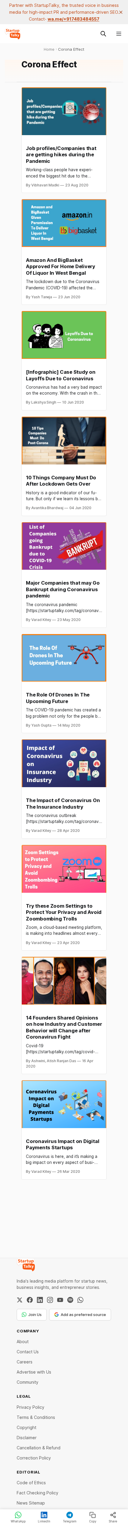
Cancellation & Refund (38, 1447)
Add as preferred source (83, 1314)
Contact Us (28, 1351)
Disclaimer (27, 1437)
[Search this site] (103, 33)
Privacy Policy (30, 1407)
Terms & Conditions (36, 1417)
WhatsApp (18, 1521)
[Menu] (118, 33)
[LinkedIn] (40, 1300)
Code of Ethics (31, 1482)
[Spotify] (70, 1300)
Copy (92, 1521)
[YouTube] (60, 1300)
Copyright (26, 1427)
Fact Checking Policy (37, 1492)
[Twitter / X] (20, 1300)
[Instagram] (50, 1300)
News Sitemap (31, 1502)
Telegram (70, 1521)
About (23, 1341)
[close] (121, 12)
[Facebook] (30, 1300)
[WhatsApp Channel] (80, 1300)
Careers (24, 1361)
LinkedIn (44, 1521)
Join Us (35, 1314)
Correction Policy (34, 1457)
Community (27, 1382)
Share (113, 1521)
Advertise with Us (34, 1371)
